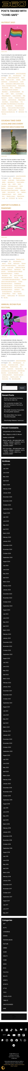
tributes (4, 110)
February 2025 (7, 537)
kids (9, 184)
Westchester (20, 196)
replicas (23, 192)
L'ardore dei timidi (7, 375)
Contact (15, 1065)
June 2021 (6, 715)
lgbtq (12, 93)
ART (4, 923)
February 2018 (7, 876)
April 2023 (6, 626)
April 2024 (6, 577)
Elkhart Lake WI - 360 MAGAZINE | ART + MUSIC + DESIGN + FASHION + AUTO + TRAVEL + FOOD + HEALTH (14, 442)
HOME (5, 960)
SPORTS (5, 984)
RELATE (5, 976)
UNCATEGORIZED (21, 73)
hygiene (16, 273)
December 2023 (7, 594)
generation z (11, 182)
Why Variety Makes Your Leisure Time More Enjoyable (12, 415)
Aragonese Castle (13, 365)
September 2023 (7, 606)
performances (12, 100)
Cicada (4, 180)
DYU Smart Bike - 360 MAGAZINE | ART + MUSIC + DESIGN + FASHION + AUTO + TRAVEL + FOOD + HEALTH (14, 450)
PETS (4, 968)
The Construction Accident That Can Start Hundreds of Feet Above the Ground (13, 404)
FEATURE (5, 944)
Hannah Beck (19, 368)
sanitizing (17, 289)
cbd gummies (6, 431)
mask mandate (17, 95)
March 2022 (6, 678)
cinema (18, 79)
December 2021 (7, 691)
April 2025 (6, 529)
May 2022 (6, 670)
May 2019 (5, 816)
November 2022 (7, 646)
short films (5, 102)
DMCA (12, 1064)
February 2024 (7, 585)
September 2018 (7, 848)
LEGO (14, 184)
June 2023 (6, 618)
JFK (11, 275)
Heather (5, 437)
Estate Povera (14, 366)
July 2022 (5, 662)
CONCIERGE (6, 932)
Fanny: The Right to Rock (9, 85)
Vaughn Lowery (12, 110)
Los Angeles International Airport (11, 279)
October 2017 (7, 892)
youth (3, 198)
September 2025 (7, 509)
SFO (23, 289)
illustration (5, 91)
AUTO (5, 927)
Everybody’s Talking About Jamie (15, 83)
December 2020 (7, 739)
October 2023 (7, 602)
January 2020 (7, 783)
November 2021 (7, 695)
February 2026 (7, 489)
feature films (21, 85)
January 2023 (7, 638)
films (11, 87)
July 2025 (5, 517)
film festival (5, 87)
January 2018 (6, 880)
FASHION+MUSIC (8, 940)
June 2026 (6, 472)
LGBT (7, 93)
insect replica (20, 182)
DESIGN (5, 936)
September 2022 (7, 654)
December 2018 (7, 836)
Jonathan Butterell (15, 91)
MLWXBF (11, 437)
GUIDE (5, 952)
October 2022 (7, 650)
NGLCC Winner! (17, 434)
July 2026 (5, 468)
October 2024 (7, 553)
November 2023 (7, 598)
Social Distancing (7, 291)
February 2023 (7, 634)
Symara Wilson (14, 102)
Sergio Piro (5, 377)
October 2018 (7, 844)
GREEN (5, 948)
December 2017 (7, 884)
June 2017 (6, 909)
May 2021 (5, 719)
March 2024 (6, 581)
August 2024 (6, 561)
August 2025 (6, 513)
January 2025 (7, 541)
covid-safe (11, 180)
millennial (22, 190)
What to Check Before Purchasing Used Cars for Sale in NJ (13, 399)
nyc (18, 192)
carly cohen (21, 265)
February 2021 (7, 731)
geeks (3, 182)
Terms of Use (18, 1064)
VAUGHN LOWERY (8, 445)
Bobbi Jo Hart (10, 79)
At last (9, 263)
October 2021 (7, 699)
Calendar (6, 1064)
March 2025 (6, 533)
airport (4, 263)
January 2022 (7, 686)
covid (3, 267)
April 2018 (5, 868)
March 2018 (6, 872)
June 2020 (6, 763)
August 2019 (6, 804)
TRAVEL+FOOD (20, 259)
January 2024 (7, 590)
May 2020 (6, 767)
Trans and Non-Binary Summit (16, 108)
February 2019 (7, 828)
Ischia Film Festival (13, 373)
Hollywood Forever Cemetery (10, 89)
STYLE (5, 988)
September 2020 (7, 751)
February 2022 (7, 682)
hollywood (18, 87)
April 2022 (6, 674)
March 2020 (6, 775)
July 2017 (5, 905)
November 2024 (7, 549)
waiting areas (11, 295)
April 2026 (6, 480)
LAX (22, 277)
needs (3, 192)
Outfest (4, 100)
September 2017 (7, 896)
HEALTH (5, 956)
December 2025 (7, 497)
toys (3, 196)
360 (10, 75)
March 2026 (6, 485)
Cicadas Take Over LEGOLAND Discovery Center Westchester (12, 123)
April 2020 (6, 771)
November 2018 (7, 840)
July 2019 (5, 808)
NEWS (5, 964)
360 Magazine (17, 75)
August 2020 (6, 755)
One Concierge (16, 431)
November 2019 (7, 791)
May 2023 (6, 622)
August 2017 (6, 901)
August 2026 (6, 464)
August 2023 (6, 610)
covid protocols (13, 81)
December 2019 (7, 787)
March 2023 (6, 630)
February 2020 (7, 779)
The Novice (9, 105)
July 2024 (5, 565)
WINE (4, 1008)
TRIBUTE (5, 1000)
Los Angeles (19, 93)
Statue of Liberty (6, 194)
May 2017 (5, 913)
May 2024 (6, 573)
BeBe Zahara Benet (13, 77)
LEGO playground (13, 186)
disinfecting (17, 269)
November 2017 (7, 888)
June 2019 (6, 812)
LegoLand (10, 188)
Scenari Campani (18, 375)
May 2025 (6, 525)
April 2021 (5, 723)
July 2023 (5, 614)
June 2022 (6, 666)
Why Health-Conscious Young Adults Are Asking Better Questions (14, 410)
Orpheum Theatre (19, 97)
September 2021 (7, 703)
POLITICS (5, 972)
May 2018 (5, 864)
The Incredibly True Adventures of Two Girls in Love (12, 104)
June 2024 (6, 569)
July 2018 (5, 856)
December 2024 (7, 545)
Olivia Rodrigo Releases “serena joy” (14, 420)
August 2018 (6, 852)
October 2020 (7, 747)
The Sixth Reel (19, 105)
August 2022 (6, 658)
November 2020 (7, 743)
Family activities (20, 180)
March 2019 (6, 824)
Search (4, 385)
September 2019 (7, 800)
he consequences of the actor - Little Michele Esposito (13, 371)
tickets (4, 108)
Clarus (22, 365)
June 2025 (6, 521)
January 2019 (6, 832)
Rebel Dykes (21, 100)
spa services (17, 291)
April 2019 (5, 820)
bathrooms (16, 263)
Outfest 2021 (8, 22)
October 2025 (7, 505)
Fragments (10, 368)
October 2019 (7, 796)
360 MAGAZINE (16, 379)
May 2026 (6, 476)
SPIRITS (5, 980)
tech (14, 194)
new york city (11, 192)
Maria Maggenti (6, 95)
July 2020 (5, 759)
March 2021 (6, 727)
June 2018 (6, 860)
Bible (9, 1064)
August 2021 (6, 707)
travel (13, 293)
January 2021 (6, 735)
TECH (4, 992)
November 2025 (7, 501)
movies (11, 97)
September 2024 (7, 557)
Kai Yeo (4, 114)
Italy (21, 373)
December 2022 (7, 642)
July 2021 (5, 711)
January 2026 (7, 493)
